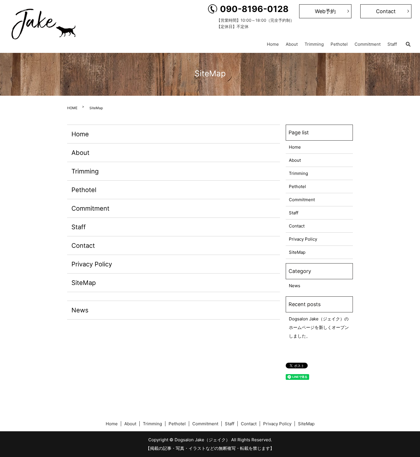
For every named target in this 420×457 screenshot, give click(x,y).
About (292, 44)
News (80, 310)
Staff (392, 44)
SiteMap (83, 282)
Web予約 (325, 11)
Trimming (314, 44)
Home (273, 44)
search (408, 44)
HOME (72, 108)
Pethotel (339, 44)
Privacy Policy (91, 264)
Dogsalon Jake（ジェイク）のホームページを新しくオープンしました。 (319, 327)
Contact (386, 11)
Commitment (368, 44)
